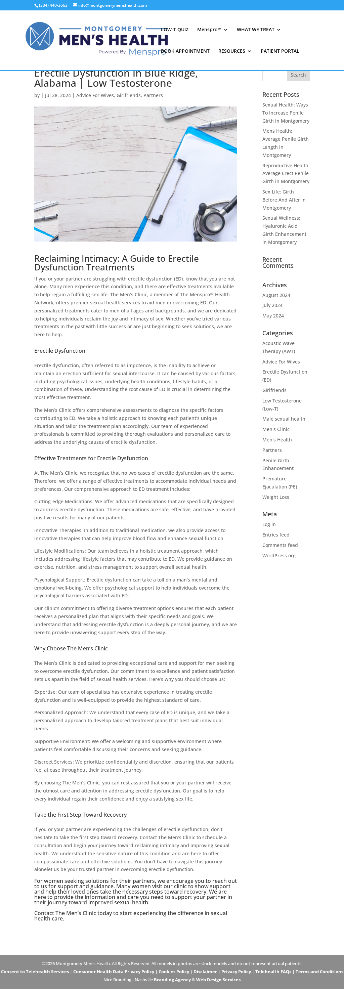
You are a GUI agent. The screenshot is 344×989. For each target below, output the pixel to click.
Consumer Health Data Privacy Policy (113, 972)
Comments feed (280, 545)
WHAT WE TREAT (255, 30)
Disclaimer (205, 972)
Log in (269, 524)
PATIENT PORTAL (280, 51)
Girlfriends (129, 95)
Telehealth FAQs (273, 972)
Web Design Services (218, 980)
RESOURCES (231, 51)
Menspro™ (209, 30)
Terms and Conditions (319, 972)
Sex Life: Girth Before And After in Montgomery (284, 199)
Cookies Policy (174, 972)
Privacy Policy (236, 972)
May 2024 (273, 315)
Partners (153, 95)
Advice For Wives (95, 95)
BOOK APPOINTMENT (185, 51)
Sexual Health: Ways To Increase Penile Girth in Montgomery (285, 112)
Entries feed (276, 534)
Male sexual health (283, 419)
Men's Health (277, 439)
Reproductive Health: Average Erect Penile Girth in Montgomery (286, 173)
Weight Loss (275, 497)
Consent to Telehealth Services (35, 972)
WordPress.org (279, 555)
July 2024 (272, 305)
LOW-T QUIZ (174, 30)
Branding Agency (172, 980)
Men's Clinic (276, 429)
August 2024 (276, 295)
